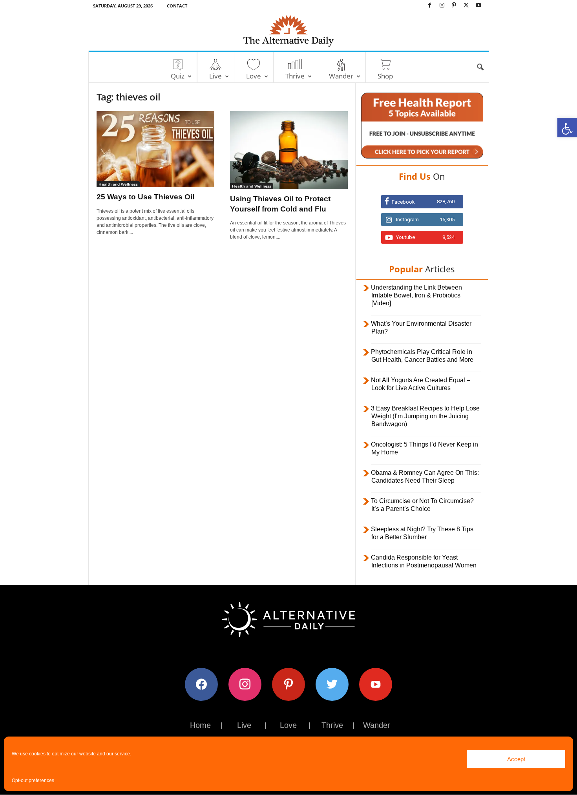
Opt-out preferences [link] (33, 780)
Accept (516, 759)
